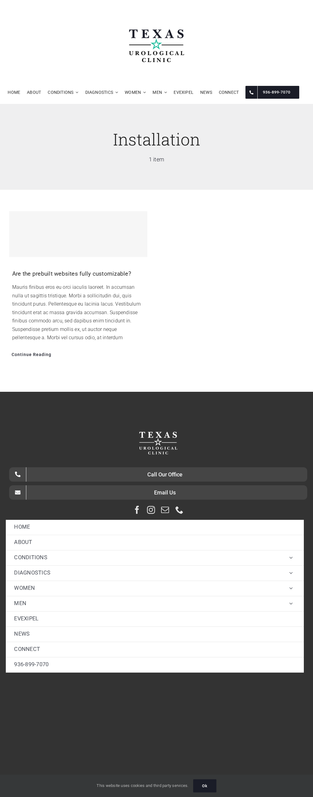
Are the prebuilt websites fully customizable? (71, 273)
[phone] (179, 510)
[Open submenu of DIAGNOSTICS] (291, 573)
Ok (205, 786)
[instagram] (151, 510)
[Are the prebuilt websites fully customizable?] (78, 234)
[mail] (165, 510)
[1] (156, 14)
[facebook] (137, 510)
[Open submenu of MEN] (291, 603)
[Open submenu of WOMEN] (291, 588)
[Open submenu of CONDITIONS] (291, 557)
